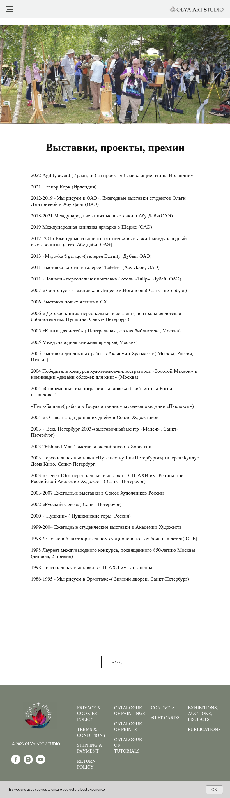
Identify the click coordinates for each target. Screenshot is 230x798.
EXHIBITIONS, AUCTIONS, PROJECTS (203, 713)
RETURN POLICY (86, 764)
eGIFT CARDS (165, 717)
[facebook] (15, 762)
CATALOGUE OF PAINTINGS (129, 710)
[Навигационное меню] (9, 9)
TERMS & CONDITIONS (91, 732)
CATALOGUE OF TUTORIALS (128, 745)
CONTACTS (163, 707)
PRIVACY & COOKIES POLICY (89, 713)
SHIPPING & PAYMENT (89, 748)
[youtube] (40, 762)
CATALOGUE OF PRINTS (128, 726)
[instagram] (28, 762)
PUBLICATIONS (204, 729)
